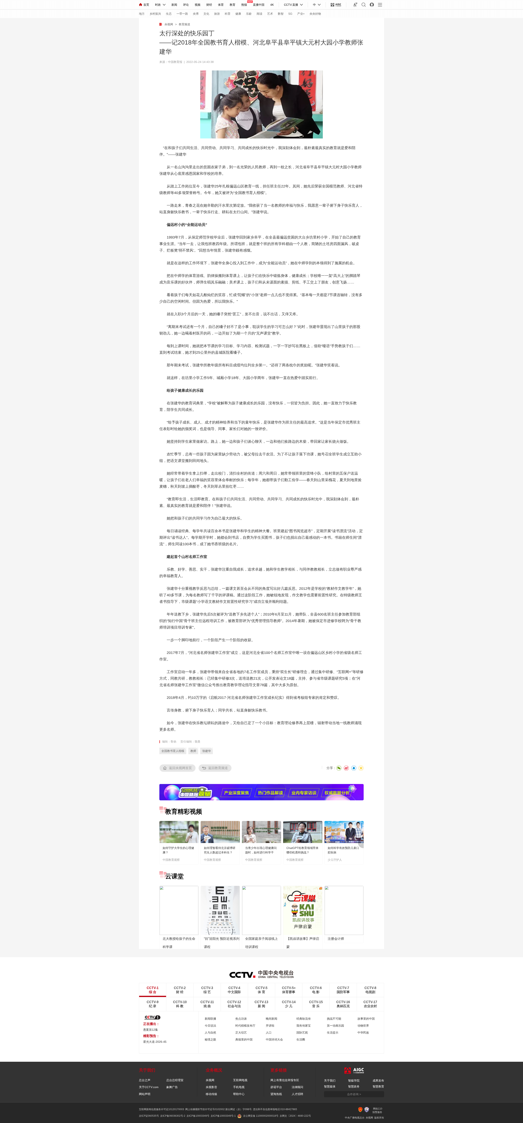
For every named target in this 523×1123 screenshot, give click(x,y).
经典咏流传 (303, 1018)
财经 (209, 4)
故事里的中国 (366, 1018)
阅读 (259, 13)
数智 (281, 13)
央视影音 (211, 1087)
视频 (197, 4)
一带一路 (182, 13)
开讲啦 (270, 1025)
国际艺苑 (302, 1032)
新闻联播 (210, 1018)
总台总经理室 (174, 1080)
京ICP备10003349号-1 (223, 1115)
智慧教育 (378, 1086)
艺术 (270, 13)
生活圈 (300, 1039)
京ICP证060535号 (149, 1115)
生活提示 (332, 1032)
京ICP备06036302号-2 (172, 1115)
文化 (206, 13)
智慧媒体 (329, 1086)
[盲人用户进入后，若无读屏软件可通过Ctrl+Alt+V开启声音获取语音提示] (355, 5)
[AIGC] (336, 5)
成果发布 (378, 1080)
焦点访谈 (241, 1018)
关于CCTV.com (149, 1087)
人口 (269, 1032)
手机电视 (239, 1087)
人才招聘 (297, 1094)
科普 (227, 13)
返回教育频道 (218, 768)
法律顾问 (297, 1087)
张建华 (206, 751)
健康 (238, 13)
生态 (169, 13)
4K (272, 4)
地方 (142, 13)
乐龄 (249, 13)
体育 (221, 4)
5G (290, 13)
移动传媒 (211, 1094)
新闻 (174, 4)
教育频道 (184, 24)
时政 (158, 4)
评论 (186, 4)
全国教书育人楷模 (172, 751)
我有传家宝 (303, 1025)
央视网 (168, 24)
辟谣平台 (276, 1087)
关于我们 (329, 1080)
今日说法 (210, 1025)
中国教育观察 (171, 859)
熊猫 (244, 4)
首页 (146, 4)
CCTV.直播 (291, 4)
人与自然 (210, 1032)
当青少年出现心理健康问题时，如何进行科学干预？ (261, 852)
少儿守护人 (335, 859)
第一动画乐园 (335, 1025)
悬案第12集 (150, 1029)
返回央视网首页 (180, 768)
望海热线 (276, 1094)
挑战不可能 (334, 1018)
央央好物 (315, 13)
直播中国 (258, 4)
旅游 (217, 13)
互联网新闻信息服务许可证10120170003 (161, 1109)
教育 (232, 4)
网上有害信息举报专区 (284, 1080)
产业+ (301, 13)
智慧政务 (354, 1086)
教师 (193, 751)
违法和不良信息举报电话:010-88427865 (275, 1109)
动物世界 (363, 1025)
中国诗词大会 (274, 1039)
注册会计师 (336, 938)
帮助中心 (239, 1094)
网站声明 (144, 1094)
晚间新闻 (271, 1018)
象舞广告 (172, 1087)
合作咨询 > (354, 1094)
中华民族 (363, 1032)
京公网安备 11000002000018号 (260, 1115)
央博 (196, 13)
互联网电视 (240, 1080)
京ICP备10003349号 (198, 1115)
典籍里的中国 (244, 1039)
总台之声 (144, 1080)
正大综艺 (241, 1032)
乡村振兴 (155, 13)
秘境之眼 (210, 1039)
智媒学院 (354, 1080)
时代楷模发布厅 (245, 1025)
